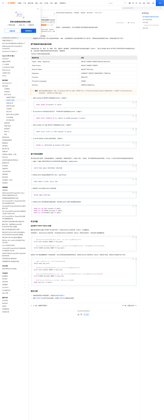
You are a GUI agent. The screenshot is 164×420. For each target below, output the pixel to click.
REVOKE (62, 298)
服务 (56, 3)
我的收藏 (132, 22)
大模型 (19, 3)
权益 (36, 3)
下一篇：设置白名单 (128, 305)
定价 (41, 3)
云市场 (46, 3)
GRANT (38, 298)
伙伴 (51, 3)
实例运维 (83, 12)
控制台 (148, 3)
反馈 (87, 314)
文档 (140, 3)
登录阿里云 (28, 31)
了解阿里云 (62, 3)
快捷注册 (12, 31)
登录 (160, 3)
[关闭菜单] (3, 3)
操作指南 (76, 12)
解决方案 (30, 3)
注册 (153, 3)
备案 (144, 3)
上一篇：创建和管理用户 (40, 305)
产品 (24, 3)
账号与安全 (90, 12)
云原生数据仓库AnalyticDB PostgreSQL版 (61, 12)
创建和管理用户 (60, 295)
